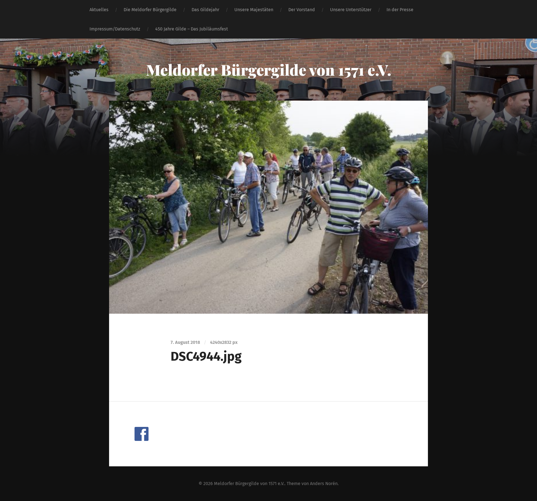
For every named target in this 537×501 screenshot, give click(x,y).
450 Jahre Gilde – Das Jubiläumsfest (191, 29)
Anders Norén (324, 483)
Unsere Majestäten (253, 9)
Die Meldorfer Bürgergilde (150, 9)
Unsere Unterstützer (350, 9)
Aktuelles (99, 9)
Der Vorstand (301, 9)
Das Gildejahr (205, 9)
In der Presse (400, 9)
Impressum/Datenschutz (115, 29)
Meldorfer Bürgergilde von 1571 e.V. (268, 70)
